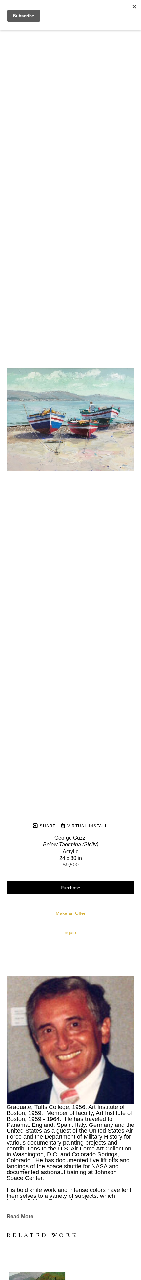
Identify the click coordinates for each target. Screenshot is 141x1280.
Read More (20, 1216)
